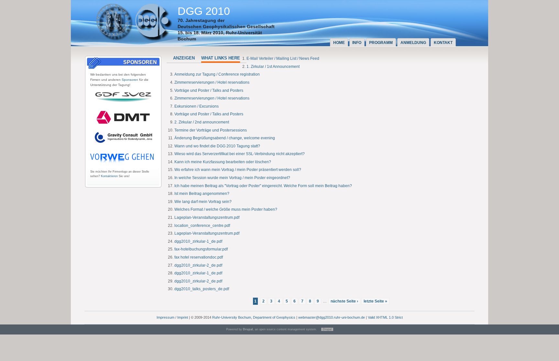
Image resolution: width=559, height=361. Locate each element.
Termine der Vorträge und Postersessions (210, 130)
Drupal (327, 329)
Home (339, 42)
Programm (381, 42)
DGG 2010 (204, 11)
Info (356, 42)
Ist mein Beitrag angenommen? (201, 193)
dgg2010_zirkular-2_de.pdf (198, 265)
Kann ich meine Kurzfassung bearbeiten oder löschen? (222, 162)
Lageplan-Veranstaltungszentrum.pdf (206, 217)
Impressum (165, 317)
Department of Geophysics (274, 317)
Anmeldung (413, 42)
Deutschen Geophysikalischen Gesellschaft (226, 26)
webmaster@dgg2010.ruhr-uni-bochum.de (331, 317)
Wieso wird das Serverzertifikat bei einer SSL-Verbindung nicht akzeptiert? (239, 154)
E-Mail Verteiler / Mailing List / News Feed (283, 58)
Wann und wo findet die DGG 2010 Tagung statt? (217, 146)
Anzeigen (184, 58)
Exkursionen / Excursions (196, 106)
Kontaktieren (109, 176)
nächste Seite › (344, 301)
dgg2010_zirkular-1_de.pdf (198, 241)
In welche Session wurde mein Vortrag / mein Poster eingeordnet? (232, 177)
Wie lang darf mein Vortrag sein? (203, 201)
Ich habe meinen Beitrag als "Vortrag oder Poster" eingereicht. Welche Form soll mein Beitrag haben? (263, 186)
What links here (220, 58)
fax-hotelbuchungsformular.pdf (201, 249)
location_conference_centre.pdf (202, 225)
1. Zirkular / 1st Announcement (273, 66)
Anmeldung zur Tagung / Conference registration (217, 74)
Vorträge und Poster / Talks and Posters (208, 90)
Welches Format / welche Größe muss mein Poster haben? (225, 209)
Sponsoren (130, 79)
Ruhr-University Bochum (231, 317)
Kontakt (443, 42)
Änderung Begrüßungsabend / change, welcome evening (224, 138)
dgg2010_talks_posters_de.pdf (201, 289)
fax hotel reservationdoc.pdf (198, 257)
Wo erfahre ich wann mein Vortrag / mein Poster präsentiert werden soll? (237, 169)
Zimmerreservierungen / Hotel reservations (211, 82)
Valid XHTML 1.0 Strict (385, 317)
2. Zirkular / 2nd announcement (201, 122)
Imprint (182, 317)
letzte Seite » (375, 301)
